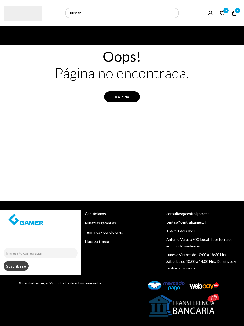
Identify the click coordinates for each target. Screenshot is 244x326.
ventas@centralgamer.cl (186, 222)
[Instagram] (6, 242)
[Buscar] (173, 13)
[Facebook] (17, 242)
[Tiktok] (27, 242)
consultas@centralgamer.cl (188, 213)
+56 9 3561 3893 (180, 230)
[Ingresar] (210, 13)
